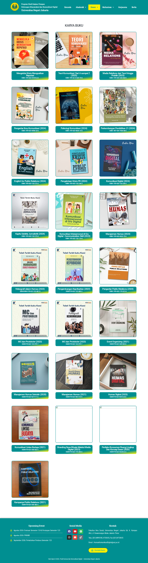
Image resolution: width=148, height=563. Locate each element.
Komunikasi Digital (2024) (118, 182)
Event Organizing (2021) (118, 342)
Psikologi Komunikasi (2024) (74, 129)
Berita (134, 7)
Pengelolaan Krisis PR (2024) (74, 182)
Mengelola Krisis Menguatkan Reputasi (30, 75)
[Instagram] (69, 537)
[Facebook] (69, 531)
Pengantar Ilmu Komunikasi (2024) (30, 129)
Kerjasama (122, 7)
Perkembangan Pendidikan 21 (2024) (118, 129)
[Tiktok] (81, 537)
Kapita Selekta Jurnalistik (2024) (30, 234)
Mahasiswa (107, 7)
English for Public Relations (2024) (30, 182)
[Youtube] (75, 531)
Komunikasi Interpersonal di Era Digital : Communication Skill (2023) (74, 236)
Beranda (67, 7)
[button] (81, 7)
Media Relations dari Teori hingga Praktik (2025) (118, 75)
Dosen (93, 7)
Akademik (80, 7)
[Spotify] (81, 531)
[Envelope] (75, 537)
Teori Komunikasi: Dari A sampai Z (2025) (74, 75)
